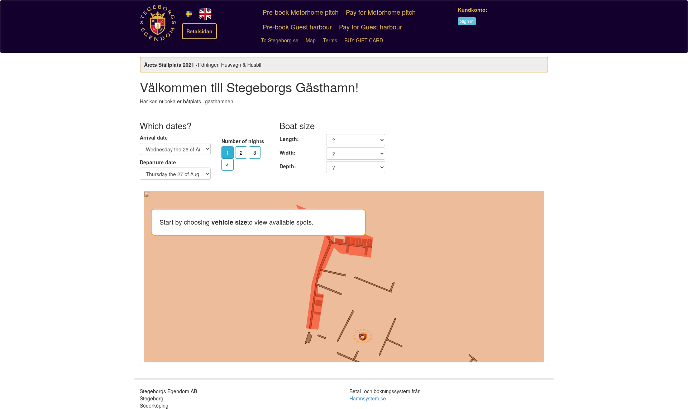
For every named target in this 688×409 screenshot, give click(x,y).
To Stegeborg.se (279, 40)
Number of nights (242, 141)
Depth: (288, 166)
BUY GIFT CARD (363, 40)
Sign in (467, 21)
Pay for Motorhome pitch (381, 12)
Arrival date (154, 137)
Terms (330, 40)
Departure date (158, 162)
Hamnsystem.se (367, 398)
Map (311, 40)
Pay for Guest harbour (370, 26)
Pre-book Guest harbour (297, 26)
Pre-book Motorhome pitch (301, 12)
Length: (289, 138)
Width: (288, 152)
